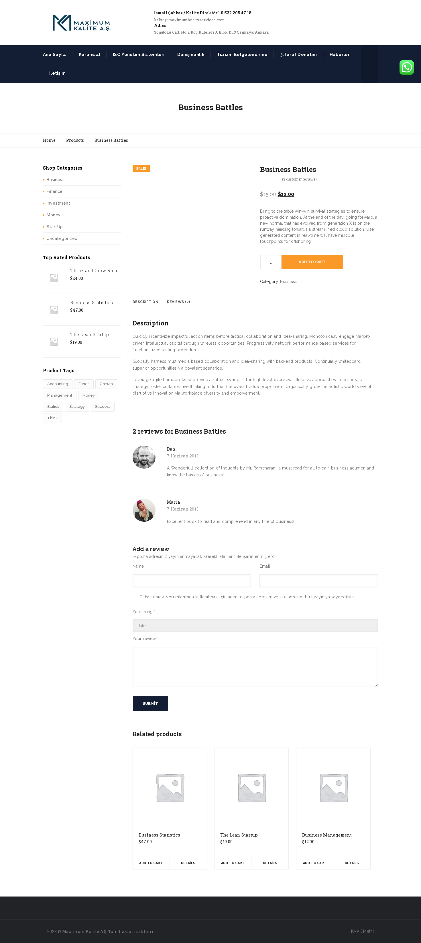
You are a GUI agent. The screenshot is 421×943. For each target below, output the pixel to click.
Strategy (77, 406)
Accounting (57, 384)
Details (188, 863)
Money (54, 215)
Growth (106, 384)
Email (266, 566)
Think (52, 418)
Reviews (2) (178, 302)
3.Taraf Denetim (298, 54)
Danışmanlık (190, 54)
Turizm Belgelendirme (242, 54)
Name (140, 566)
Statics (53, 406)
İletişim (57, 73)
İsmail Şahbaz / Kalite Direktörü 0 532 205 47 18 (202, 12)
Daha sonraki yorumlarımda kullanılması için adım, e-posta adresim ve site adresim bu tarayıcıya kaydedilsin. (247, 597)
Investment (58, 203)
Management (59, 395)
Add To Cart (312, 262)
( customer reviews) (299, 179)
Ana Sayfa (54, 54)
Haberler (340, 54)
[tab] (146, 302)
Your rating (144, 611)
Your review (146, 638)
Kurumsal (89, 54)
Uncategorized (62, 238)
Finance (55, 191)
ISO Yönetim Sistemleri (139, 54)
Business (55, 179)
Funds (83, 384)
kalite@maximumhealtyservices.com (189, 19)
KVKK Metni (362, 931)
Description (146, 302)
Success (102, 406)
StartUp (55, 226)
